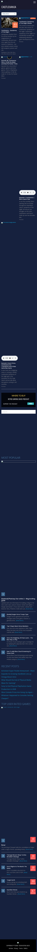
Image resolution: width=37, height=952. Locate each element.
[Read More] (29, 609)
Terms (21, 948)
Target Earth (11, 880)
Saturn (14, 54)
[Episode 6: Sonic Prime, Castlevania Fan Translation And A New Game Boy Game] (9, 290)
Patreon (30, 403)
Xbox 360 (9, 52)
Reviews (21, 41)
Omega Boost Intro (8, 677)
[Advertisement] (18, 435)
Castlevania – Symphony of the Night (9, 31)
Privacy (16, 948)
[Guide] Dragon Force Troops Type (17, 614)
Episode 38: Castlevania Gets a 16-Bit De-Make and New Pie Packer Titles (9, 62)
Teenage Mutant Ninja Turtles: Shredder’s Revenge (16, 856)
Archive (11, 948)
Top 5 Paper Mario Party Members (17, 626)
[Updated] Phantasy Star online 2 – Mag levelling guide (18, 600)
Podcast (3, 78)
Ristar (3, 845)
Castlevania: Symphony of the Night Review (26, 22)
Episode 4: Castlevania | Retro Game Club (26, 198)
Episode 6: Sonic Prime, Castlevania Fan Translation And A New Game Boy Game (8, 365)
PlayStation (4, 52)
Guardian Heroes (12, 890)
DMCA (25, 948)
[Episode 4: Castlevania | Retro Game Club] (27, 124)
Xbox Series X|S (8, 54)
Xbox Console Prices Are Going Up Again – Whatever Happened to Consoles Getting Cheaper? (17, 695)
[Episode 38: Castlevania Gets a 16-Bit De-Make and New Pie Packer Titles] (9, 57)
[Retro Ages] (5, 1)
